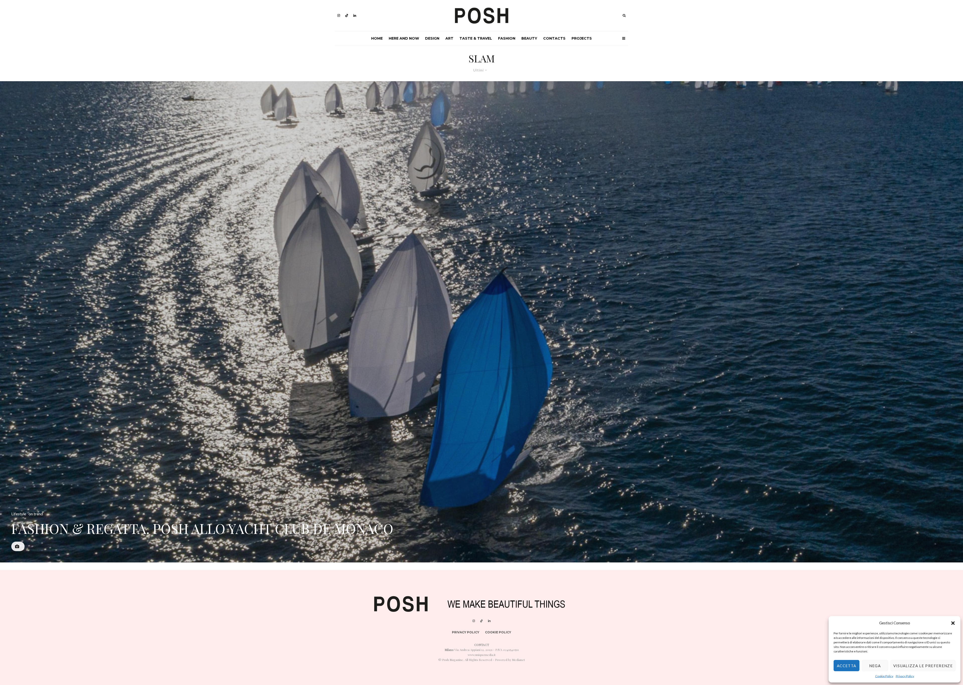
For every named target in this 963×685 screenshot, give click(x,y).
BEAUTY (529, 38)
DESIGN (432, 38)
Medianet (518, 660)
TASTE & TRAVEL (475, 38)
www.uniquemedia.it (482, 655)
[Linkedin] (355, 15)
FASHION (506, 38)
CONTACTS (554, 38)
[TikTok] (347, 15)
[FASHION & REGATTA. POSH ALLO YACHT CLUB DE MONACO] (481, 321)
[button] (952, 623)
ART (449, 38)
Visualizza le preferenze (923, 665)
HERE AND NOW (404, 38)
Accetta (846, 665)
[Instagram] (339, 15)
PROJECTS (582, 38)
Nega (875, 665)
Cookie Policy (884, 676)
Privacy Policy (905, 676)
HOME (377, 38)
